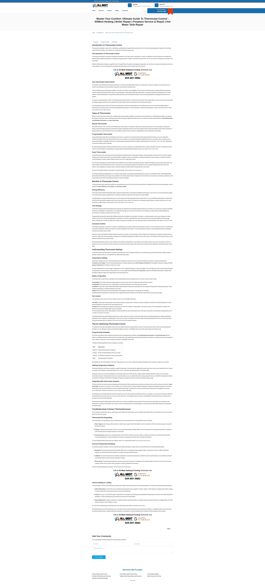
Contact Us (125, 10)
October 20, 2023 (105, 42)
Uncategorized (100, 32)
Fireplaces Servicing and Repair (100, 578)
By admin (96, 42)
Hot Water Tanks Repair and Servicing (101, 576)
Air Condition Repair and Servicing (128, 574)
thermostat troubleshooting (103, 109)
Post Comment (99, 557)
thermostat (142, 505)
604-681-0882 (161, 11)
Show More (132, 580)
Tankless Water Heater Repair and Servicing (130, 576)
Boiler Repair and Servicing (154, 576)
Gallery (117, 10)
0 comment (114, 42)
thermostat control (153, 148)
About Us (101, 10)
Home (93, 10)
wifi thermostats (168, 220)
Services (109, 10)
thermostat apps (117, 390)
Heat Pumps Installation (153, 574)
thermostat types (138, 170)
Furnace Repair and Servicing (99, 574)
